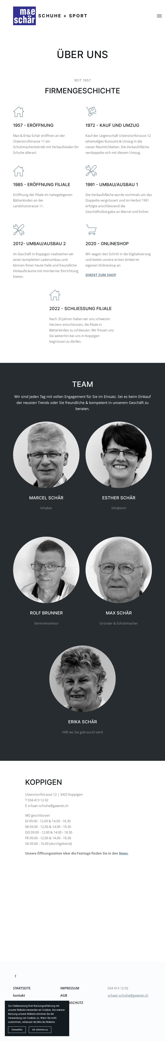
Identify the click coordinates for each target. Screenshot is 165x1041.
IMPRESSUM (69, 988)
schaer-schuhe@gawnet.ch (128, 995)
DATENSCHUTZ (71, 1002)
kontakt (19, 995)
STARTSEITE (22, 988)
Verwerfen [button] (16, 1029)
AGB (63, 995)
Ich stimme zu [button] (40, 1029)
